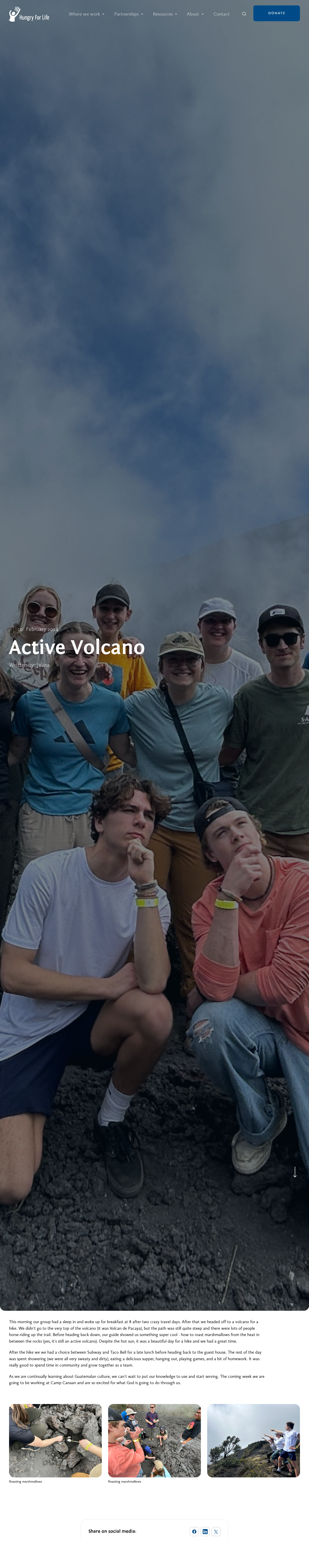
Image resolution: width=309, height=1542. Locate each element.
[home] (29, 14)
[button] (87, 14)
